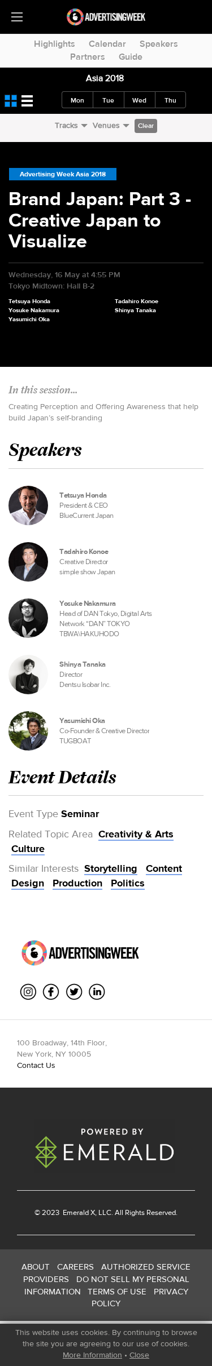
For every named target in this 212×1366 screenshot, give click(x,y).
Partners (87, 56)
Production (77, 883)
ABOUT (35, 1266)
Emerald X (78, 1212)
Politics (128, 883)
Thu (170, 100)
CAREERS (75, 1266)
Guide (130, 56)
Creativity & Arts (136, 834)
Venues (106, 125)
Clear (146, 126)
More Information (92, 1354)
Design (27, 883)
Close (139, 1354)
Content (164, 868)
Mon (77, 100)
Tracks (66, 125)
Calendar (107, 43)
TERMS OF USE (117, 1291)
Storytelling (110, 868)
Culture (28, 848)
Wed (139, 100)
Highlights (54, 43)
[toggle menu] (17, 17)
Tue (108, 100)
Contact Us (36, 1065)
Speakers (159, 43)
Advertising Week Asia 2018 (63, 174)
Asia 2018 (105, 78)
